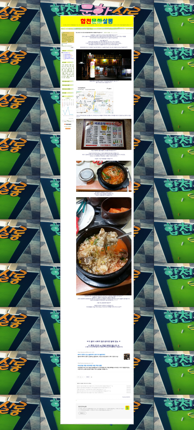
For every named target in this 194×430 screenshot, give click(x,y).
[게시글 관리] (83, 377)
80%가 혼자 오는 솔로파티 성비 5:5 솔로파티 (91, 354)
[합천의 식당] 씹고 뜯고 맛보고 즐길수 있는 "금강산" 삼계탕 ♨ (89, 392)
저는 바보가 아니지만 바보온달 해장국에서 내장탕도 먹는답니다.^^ (89, 32)
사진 (70, 64)
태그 (67, 28)
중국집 (71, 76)
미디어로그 (71, 28)
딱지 (70, 66)
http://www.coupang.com (84, 363)
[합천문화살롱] (62, 45)
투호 (63, 64)
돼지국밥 (68, 74)
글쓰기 (131, 28)
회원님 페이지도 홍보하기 (67, 46)
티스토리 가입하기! (67, 126)
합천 (68, 70)
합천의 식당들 (107, 32)
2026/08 (67, 98)
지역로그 (63, 28)
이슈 (70, 73)
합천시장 (70, 68)
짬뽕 (71, 70)
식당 (73, 73)
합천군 (64, 76)
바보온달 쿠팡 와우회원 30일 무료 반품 (90, 365)
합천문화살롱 (97, 22)
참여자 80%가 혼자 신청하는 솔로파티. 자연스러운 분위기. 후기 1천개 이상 (98, 356)
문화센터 (64, 74)
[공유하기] (81, 377)
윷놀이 (66, 73)
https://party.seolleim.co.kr (85, 352)
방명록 (75, 28)
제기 (65, 66)
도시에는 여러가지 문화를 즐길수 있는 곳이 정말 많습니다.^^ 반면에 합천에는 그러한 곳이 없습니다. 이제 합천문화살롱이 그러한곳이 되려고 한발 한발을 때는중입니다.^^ (101, 409)
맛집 (63, 73)
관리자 (127, 28)
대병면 (65, 70)
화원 (68, 66)
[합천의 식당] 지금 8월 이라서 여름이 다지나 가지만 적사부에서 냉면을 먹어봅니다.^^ (94, 386)
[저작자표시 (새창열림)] (91, 377)
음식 (68, 76)
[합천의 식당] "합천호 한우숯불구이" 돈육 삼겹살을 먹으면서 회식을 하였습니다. (93, 387)
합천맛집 (67, 64)
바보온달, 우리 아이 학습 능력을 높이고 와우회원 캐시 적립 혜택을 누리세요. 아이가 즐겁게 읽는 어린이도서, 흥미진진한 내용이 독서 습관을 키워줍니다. (104, 368)
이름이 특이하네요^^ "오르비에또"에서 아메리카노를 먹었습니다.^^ (90, 389)
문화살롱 (68, 77)
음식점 (64, 71)
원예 (64, 77)
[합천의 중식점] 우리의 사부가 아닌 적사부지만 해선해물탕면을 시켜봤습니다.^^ (93, 391)
